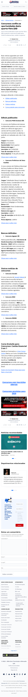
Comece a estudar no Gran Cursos (14, 405)
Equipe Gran (15, 39)
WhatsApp (19, 589)
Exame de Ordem (5, 617)
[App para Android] (12, 674)
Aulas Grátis (18, 618)
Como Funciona (5, 586)
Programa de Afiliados (6, 600)
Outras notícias (10, 104)
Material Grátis (19, 613)
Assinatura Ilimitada (6, 611)
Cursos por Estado (5, 629)
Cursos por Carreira (6, 627)
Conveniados (4, 597)
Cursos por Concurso (6, 624)
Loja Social (3, 591)
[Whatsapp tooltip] (19, 674)
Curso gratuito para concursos (15, 107)
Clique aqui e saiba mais (9, 157)
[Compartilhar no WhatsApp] (23, 45)
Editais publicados (11, 98)
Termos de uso (14, 667)
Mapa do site (14, 670)
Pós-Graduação (5, 622)
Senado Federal (19, 277)
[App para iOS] (9, 674)
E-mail (3, 562)
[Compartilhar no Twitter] (19, 45)
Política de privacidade (14, 665)
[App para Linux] (6, 674)
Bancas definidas (10, 101)
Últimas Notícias (9, 20)
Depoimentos (18, 611)
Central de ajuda (20, 584)
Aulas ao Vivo (18, 616)
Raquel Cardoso (4, 455)
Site (2, 568)
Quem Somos (4, 584)
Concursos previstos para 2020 (14, 392)
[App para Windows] (4, 674)
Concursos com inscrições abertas (14, 383)
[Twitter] (25, 674)
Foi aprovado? (20, 604)
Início (2, 20)
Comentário (4, 538)
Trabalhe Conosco (5, 602)
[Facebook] (22, 674)
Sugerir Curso (18, 620)
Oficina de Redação (6, 634)
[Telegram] (14, 677)
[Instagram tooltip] (17, 674)
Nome (3, 557)
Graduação (4, 620)
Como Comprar (5, 589)
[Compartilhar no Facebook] (17, 45)
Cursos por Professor (6, 631)
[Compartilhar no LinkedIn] (21, 45)
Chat (17, 586)
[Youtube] (14, 674)
